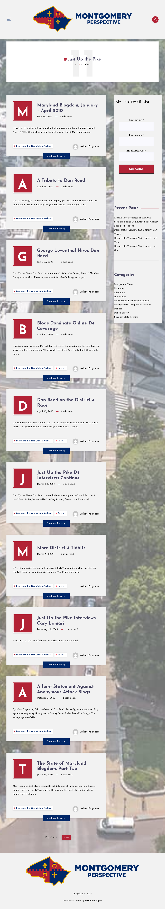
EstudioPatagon (93, 900)
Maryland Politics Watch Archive (34, 146)
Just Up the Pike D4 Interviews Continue (58, 475)
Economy (119, 288)
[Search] (155, 19)
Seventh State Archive (126, 317)
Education (119, 292)
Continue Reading (56, 156)
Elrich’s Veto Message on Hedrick (132, 217)
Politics (62, 368)
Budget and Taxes (124, 284)
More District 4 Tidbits (61, 548)
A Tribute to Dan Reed (61, 180)
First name (136, 120)
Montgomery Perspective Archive (132, 304)
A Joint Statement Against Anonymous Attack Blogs (65, 689)
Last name (136, 135)
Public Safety (121, 312)
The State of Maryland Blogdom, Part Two (61, 766)
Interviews (120, 296)
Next (66, 837)
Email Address (136, 150)
